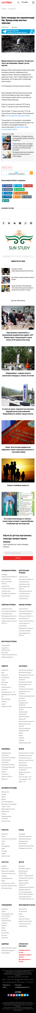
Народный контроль (8, 764)
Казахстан (5, 670)
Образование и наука (27, 905)
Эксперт (4, 690)
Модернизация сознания (6, 817)
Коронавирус (6, 953)
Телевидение (6, 846)
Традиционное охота (25, 848)
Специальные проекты (26, 878)
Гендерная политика (25, 682)
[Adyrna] (8, 2)
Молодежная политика (26, 675)
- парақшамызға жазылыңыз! (16, 173)
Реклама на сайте (6, 986)
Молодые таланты (25, 868)
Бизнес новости (7, 776)
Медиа (4, 853)
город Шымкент (24, 618)
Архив (3, 704)
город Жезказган (24, 593)
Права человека (24, 716)
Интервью (5, 682)
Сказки (4, 814)
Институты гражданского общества (23, 703)
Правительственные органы (25, 708)
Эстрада (4, 851)
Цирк (3, 848)
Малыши (21, 866)
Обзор (4, 928)
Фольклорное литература (23, 872)
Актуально (23, 666)
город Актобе (6, 596)
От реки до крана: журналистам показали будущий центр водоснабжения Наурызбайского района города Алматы (18, 411)
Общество (5, 675)
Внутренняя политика (26, 670)
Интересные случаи (8, 883)
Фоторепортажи (7, 888)
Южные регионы (25, 605)
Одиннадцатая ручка (8, 809)
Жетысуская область (26, 616)
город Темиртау (24, 596)
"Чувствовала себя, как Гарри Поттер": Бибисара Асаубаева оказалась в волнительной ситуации (22, 147)
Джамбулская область (26, 628)
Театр (3, 841)
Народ (21, 735)
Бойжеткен (5, 868)
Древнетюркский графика (24, 773)
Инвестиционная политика (24, 678)
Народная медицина (8, 950)
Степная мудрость (8, 802)
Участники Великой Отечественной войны (26, 893)
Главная (4, 9)
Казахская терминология (6, 920)
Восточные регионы (9, 641)
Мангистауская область (7, 583)
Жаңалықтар (12, 9)
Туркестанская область (26, 621)
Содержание (23, 926)
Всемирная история (25, 755)
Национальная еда (25, 839)
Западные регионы (9, 570)
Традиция (22, 834)
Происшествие (6, 706)
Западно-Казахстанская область (9, 576)
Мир (3, 672)
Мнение (4, 685)
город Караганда (24, 584)
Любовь (4, 876)
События (4, 923)
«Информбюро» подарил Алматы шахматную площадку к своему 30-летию (18, 375)
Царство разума (24, 919)
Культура (5, 830)
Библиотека (5, 811)
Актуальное (5, 677)
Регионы (4, 935)
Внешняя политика (25, 672)
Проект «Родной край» (26, 876)
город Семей (6, 645)
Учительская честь (25, 924)
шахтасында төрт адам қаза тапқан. (18, 116)
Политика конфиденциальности (22, 986)
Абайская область (8, 657)
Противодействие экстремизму (7, 915)
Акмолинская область (26, 579)
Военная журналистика (9, 886)
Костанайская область (9, 611)
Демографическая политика (25, 685)
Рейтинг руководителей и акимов (26, 697)
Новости (5, 666)
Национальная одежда (26, 846)
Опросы (4, 701)
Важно (21, 749)
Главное (21, 738)
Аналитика (5, 774)
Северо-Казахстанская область (9, 622)
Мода (3, 881)
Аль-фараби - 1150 (25, 779)
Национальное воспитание (23, 842)
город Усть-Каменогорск (6, 649)
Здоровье (5, 909)
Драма (4, 799)
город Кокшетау (24, 582)
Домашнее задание (8, 871)
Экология (5, 938)
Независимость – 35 (8, 692)
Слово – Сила (6, 806)
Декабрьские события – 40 (9, 696)
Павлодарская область (9, 616)
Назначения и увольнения (23, 713)
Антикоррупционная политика (8, 768)
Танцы (4, 836)
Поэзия (4, 794)
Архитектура (6, 856)
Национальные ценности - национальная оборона (26, 885)
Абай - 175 (22, 782)
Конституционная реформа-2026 (24, 729)
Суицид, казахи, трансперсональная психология (22, 270)
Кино (3, 844)
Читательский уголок (9, 873)
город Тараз (23, 626)
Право (21, 733)
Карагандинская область (24, 588)
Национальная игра (25, 836)
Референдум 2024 (25, 743)
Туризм (4, 772)
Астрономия (23, 911)
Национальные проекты (26, 721)
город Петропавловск (9, 618)
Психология (22, 909)
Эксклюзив (5, 933)
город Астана (23, 577)
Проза (4, 797)
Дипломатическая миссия (25, 725)
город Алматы (23, 609)
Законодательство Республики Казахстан (26, 898)
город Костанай (7, 609)
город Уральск (6, 579)
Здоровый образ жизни (9, 948)
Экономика (6, 749)
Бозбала (4, 866)
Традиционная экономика (6, 754)
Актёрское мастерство (9, 839)
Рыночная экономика (8, 758)
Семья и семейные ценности (18, 486)
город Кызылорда (24, 631)
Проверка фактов (24, 890)
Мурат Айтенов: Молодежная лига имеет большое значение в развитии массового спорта (22, 288)
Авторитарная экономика (6, 761)
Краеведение (23, 765)
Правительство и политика (24, 693)
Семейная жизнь (7, 878)
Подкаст (4, 925)
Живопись (5, 834)
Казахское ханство (25, 758)
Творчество (5, 792)
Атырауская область (8, 588)
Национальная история (26, 753)
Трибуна (21, 740)
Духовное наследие (9, 788)
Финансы (5, 779)
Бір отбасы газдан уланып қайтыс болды (23, 278)
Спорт (4, 680)
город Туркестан (24, 623)
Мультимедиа (6, 699)
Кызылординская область (24, 634)
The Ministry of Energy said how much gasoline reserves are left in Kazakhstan (23, 138)
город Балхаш (23, 598)
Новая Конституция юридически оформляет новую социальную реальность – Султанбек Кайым (18, 450)
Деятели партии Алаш (26, 760)
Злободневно (7, 905)
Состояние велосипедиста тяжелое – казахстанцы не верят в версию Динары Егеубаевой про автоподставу (18, 521)
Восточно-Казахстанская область (9, 654)
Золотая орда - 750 (25, 777)
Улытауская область (25, 591)
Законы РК (22, 719)
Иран (3, 168)
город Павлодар (7, 613)
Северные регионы (9, 605)
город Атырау (6, 591)
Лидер (4, 911)
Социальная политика (26, 689)
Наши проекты (6, 687)
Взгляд (4, 930)
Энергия (21, 916)
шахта (9, 168)
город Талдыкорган (25, 613)
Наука (21, 914)
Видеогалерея (23, 880)
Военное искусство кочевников (25, 769)
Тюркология (23, 763)
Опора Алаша (6, 821)
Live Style (5, 862)
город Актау (5, 586)
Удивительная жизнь (25, 921)
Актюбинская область (9, 593)
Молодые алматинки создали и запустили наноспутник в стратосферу (23, 154)
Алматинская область (26, 611)
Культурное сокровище (9, 804)
